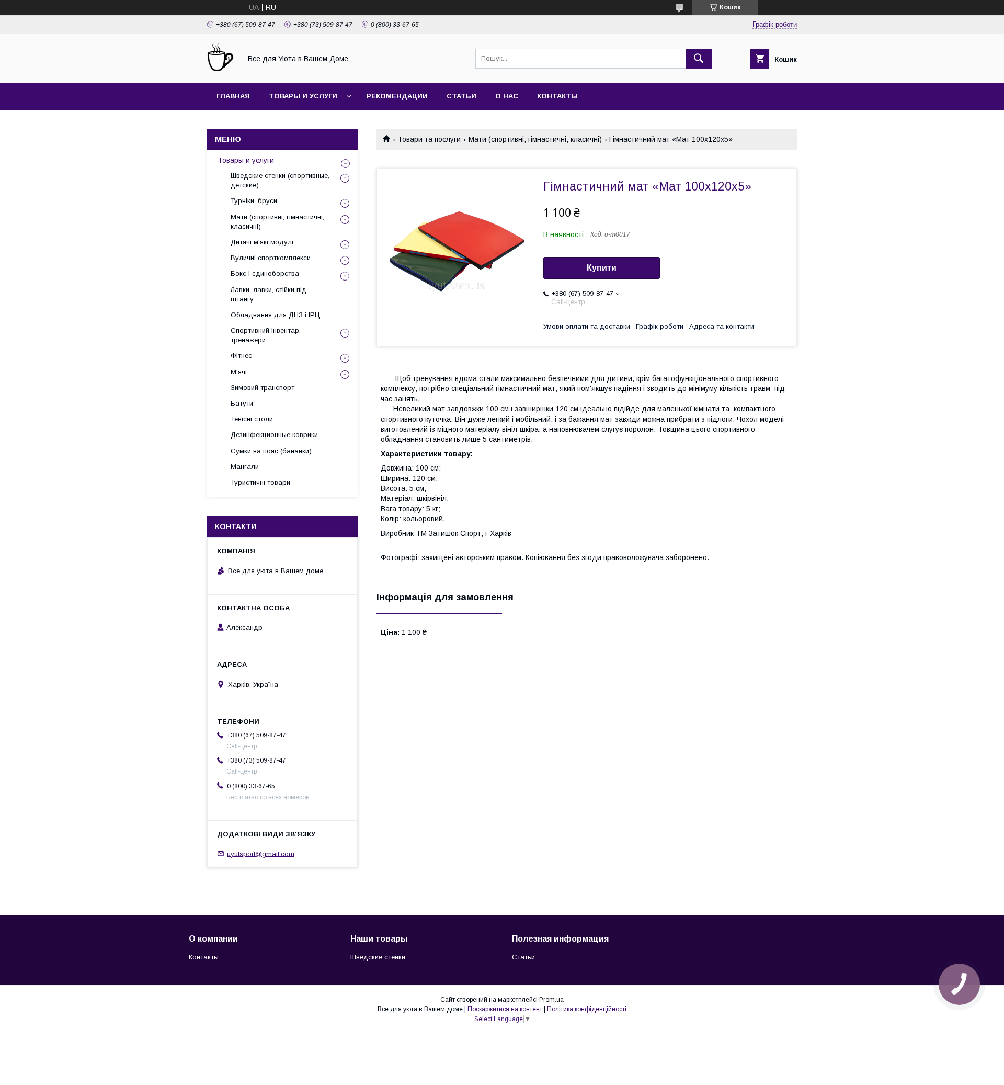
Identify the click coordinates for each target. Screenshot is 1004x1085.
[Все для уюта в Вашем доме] (221, 69)
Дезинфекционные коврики (274, 435)
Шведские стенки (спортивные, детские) (280, 180)
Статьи (461, 96)
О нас (506, 96)
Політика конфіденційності (586, 1009)
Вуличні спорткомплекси (271, 258)
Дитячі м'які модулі (262, 242)
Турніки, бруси (254, 201)
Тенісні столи (252, 419)
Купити (602, 267)
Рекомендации (397, 96)
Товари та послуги (429, 139)
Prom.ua (551, 999)
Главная (233, 96)
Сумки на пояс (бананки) (271, 451)
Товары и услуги (303, 96)
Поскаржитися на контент (504, 1009)
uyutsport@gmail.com (260, 853)
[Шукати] (699, 59)
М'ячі (239, 372)
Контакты (557, 96)
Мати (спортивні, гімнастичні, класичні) (535, 139)
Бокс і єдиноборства (265, 273)
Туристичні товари (260, 482)
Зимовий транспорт (262, 388)
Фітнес (241, 356)
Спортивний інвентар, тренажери (266, 335)
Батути (242, 403)
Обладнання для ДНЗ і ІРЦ (275, 315)
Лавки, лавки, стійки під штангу (268, 294)
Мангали (245, 467)
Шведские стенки (377, 957)
